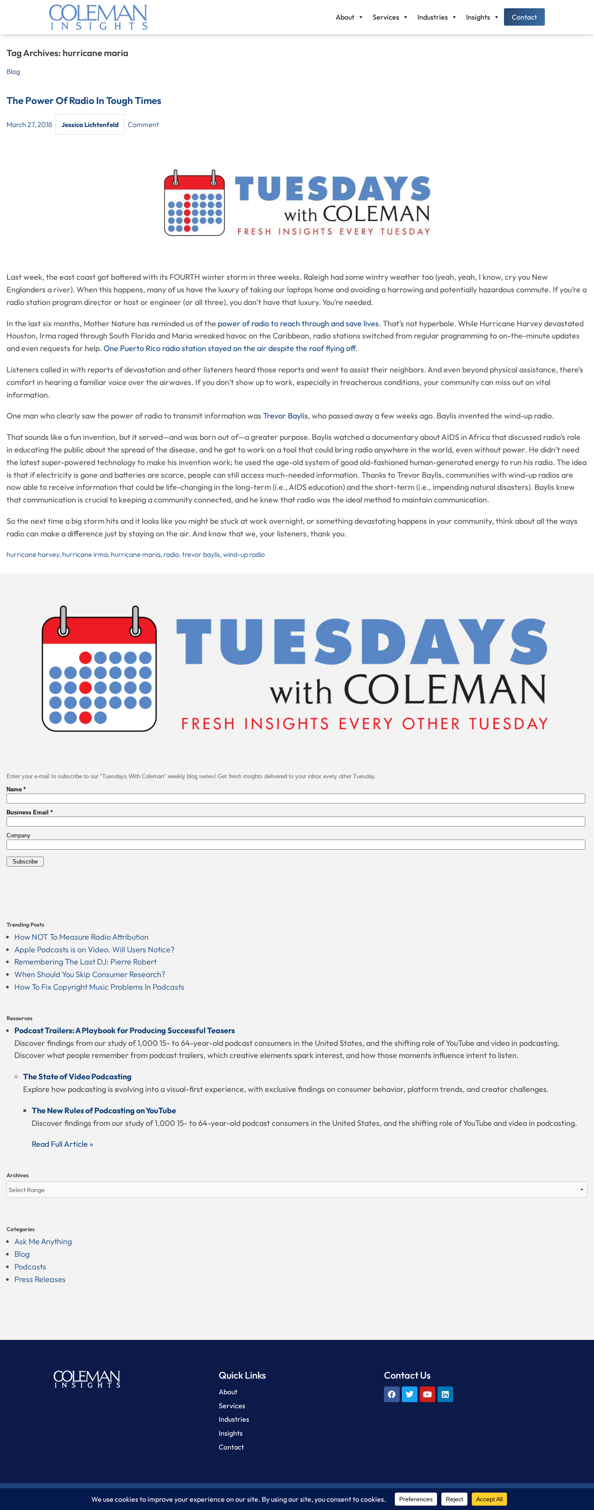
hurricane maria (135, 554)
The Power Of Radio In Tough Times (84, 100)
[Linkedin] (445, 1394)
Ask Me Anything (43, 1241)
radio (171, 554)
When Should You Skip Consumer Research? (89, 974)
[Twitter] (409, 1394)
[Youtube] (427, 1394)
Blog (13, 71)
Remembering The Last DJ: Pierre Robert (85, 962)
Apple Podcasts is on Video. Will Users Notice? (94, 949)
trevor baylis (201, 554)
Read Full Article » (62, 1144)
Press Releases (40, 1279)
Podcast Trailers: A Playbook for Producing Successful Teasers (124, 1030)
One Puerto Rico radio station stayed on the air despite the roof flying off (229, 348)
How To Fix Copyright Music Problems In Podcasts (99, 987)
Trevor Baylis (285, 416)
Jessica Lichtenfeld (90, 125)
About (345, 17)
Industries (432, 17)
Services (386, 17)
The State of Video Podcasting (77, 1076)
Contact (524, 17)
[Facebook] (392, 1394)
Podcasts (30, 1267)
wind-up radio (244, 554)
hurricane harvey (33, 554)
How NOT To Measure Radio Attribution (81, 937)
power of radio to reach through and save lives (298, 323)
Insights (478, 17)
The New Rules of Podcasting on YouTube (104, 1110)
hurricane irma (85, 554)
